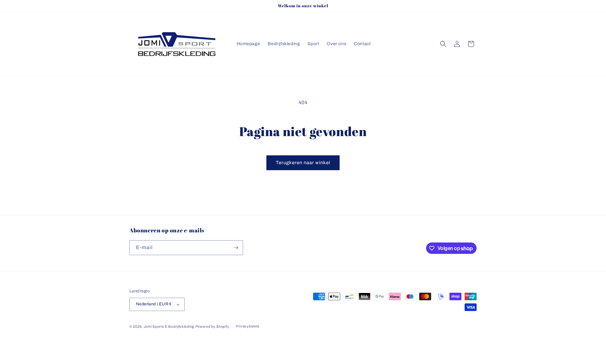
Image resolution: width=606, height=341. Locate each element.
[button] (443, 44)
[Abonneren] (236, 247)
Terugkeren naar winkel (303, 162)
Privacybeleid (247, 326)
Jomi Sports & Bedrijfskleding (169, 326)
